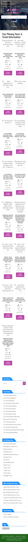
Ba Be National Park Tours (11, 487)
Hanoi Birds (6, 528)
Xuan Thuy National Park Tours (12, 503)
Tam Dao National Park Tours (12, 500)
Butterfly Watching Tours (10, 454)
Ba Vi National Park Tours (11, 492)
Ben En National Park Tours (11, 489)
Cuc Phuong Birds (8, 400)
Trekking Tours (7, 452)
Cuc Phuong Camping (9, 406)
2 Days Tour (6, 467)
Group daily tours (8, 462)
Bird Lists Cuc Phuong (10, 419)
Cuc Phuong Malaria (9, 398)
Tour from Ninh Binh (9, 444)
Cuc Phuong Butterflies (10, 432)
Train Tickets (7, 514)
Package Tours (7, 475)
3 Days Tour (6, 470)
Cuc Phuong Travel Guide (11, 403)
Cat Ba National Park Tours (11, 495)
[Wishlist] (14, 21)
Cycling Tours (7, 457)
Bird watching (7, 449)
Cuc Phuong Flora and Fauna (12, 424)
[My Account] (12, 21)
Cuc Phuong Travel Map (10, 427)
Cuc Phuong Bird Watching (11, 416)
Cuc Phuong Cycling (9, 408)
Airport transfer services (10, 517)
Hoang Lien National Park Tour (12, 497)
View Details (8, 73)
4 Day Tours (7, 473)
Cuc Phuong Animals (9, 414)
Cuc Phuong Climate (9, 411)
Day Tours (6, 459)
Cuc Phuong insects (9, 422)
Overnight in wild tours (10, 446)
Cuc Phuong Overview (10, 395)
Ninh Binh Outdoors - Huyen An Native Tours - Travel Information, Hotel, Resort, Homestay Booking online (14, 538)
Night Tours (6, 465)
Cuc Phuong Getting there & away (13, 430)
